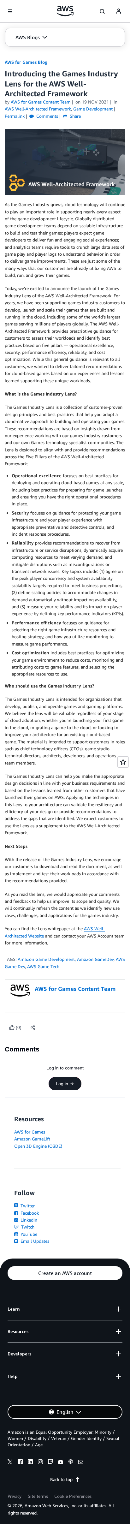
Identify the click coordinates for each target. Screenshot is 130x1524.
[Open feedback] (123, 762)
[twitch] (50, 1462)
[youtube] (60, 1462)
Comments (46, 116)
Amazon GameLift (32, 1138)
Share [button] (74, 116)
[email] (80, 1462)
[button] (31, 37)
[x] (10, 1462)
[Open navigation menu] (10, 11)
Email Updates (34, 1241)
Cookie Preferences (73, 1496)
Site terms (38, 1496)
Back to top (61, 1479)
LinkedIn (28, 1220)
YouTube (28, 1234)
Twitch (27, 1226)
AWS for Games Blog (26, 62)
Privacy (14, 1496)
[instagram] (40, 1462)
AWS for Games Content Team (41, 101)
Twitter (27, 1205)
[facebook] (20, 1462)
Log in (62, 1083)
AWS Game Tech (43, 966)
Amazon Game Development (46, 959)
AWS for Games (29, 1131)
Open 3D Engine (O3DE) (38, 1146)
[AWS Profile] (118, 11)
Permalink (15, 116)
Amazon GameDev (95, 959)
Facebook (29, 1213)
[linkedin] (30, 1462)
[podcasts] (70, 1462)
